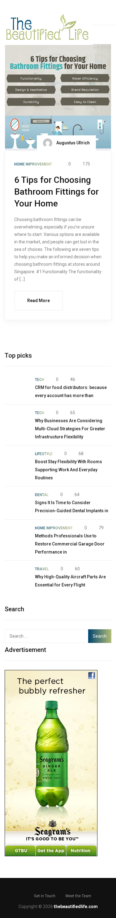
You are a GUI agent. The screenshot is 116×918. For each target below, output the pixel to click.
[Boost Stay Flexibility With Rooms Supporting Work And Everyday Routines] (17, 462)
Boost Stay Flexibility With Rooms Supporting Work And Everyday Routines (68, 469)
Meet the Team (78, 896)
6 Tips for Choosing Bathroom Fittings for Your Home (56, 192)
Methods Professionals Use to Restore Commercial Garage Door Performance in (70, 543)
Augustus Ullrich (72, 142)
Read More (38, 300)
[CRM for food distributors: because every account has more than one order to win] (17, 388)
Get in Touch (44, 896)
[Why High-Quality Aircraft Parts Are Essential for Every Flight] (17, 577)
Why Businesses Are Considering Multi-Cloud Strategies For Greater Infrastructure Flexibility (70, 428)
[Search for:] (47, 636)
